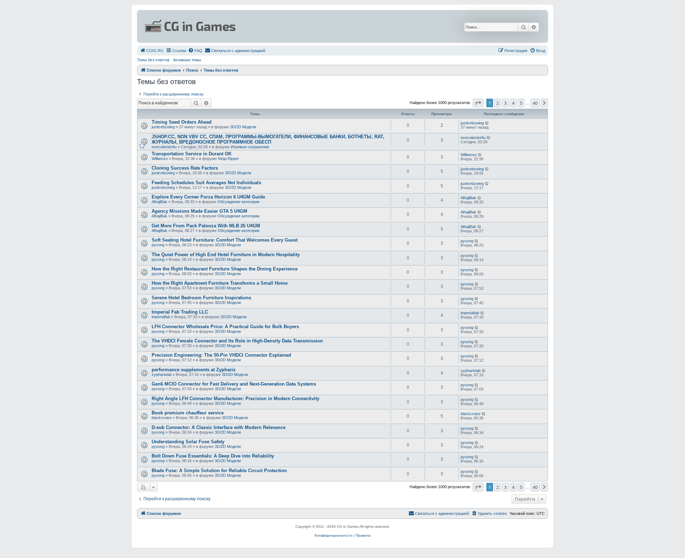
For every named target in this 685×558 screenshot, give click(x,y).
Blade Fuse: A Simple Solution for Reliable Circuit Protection (219, 470)
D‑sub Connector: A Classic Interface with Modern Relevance (218, 427)
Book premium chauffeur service (188, 412)
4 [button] (513, 103)
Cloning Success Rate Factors (185, 168)
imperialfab (161, 317)
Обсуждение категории (238, 202)
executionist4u (164, 147)
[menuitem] (151, 50)
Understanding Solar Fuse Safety (188, 441)
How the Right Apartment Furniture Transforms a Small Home (220, 283)
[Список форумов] (273, 26)
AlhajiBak (159, 202)
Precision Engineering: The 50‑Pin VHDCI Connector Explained (221, 355)
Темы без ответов (153, 60)
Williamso (160, 158)
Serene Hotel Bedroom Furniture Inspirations (201, 297)
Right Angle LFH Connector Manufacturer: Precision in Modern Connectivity (235, 398)
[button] (478, 103)
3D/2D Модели (243, 127)
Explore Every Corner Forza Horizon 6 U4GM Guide (208, 197)
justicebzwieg (163, 127)
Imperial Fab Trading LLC (180, 312)
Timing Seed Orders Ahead (182, 122)
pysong (158, 245)
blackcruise (162, 417)
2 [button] (497, 103)
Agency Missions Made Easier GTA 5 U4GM (199, 211)
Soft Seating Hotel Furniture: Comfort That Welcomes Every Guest (225, 240)
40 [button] (535, 103)
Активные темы (187, 60)
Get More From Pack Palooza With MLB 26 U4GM (206, 225)
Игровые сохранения (250, 147)
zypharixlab (162, 374)
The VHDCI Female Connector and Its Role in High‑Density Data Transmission (237, 340)
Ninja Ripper (228, 158)
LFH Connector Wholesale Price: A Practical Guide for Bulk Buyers (225, 326)
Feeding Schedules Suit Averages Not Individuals (206, 182)
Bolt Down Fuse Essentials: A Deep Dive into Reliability (213, 456)
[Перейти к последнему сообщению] (487, 123)
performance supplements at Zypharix (193, 369)
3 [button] (505, 103)
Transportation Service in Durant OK (192, 153)
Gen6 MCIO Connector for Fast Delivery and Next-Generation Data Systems (234, 384)
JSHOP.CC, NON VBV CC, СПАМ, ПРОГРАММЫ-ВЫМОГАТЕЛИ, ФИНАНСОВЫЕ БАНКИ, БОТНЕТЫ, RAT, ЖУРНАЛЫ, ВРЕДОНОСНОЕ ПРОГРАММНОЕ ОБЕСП (268, 139)
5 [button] (521, 103)
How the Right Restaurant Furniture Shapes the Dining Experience (225, 269)
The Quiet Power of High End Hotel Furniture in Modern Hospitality (226, 254)
